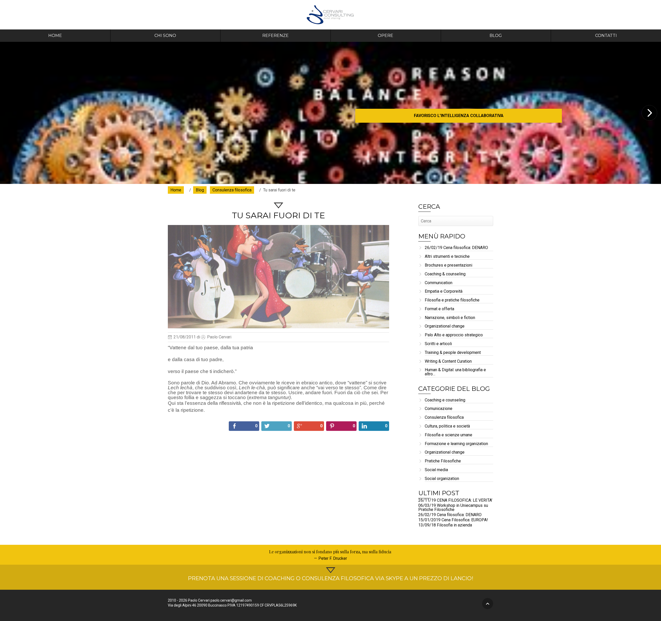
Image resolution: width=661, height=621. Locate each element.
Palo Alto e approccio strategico (454, 335)
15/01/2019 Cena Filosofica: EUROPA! (453, 519)
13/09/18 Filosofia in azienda (445, 525)
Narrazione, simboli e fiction (450, 318)
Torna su (487, 603)
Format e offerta (439, 309)
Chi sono (165, 35)
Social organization (442, 479)
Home (55, 35)
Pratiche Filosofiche (443, 461)
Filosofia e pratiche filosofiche (452, 300)
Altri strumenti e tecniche (447, 256)
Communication (438, 283)
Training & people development (453, 353)
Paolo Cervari (331, 14)
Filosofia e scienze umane (448, 435)
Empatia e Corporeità (443, 291)
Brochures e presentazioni (448, 265)
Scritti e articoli (438, 344)
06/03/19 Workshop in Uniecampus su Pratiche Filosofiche (453, 507)
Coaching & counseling (445, 274)
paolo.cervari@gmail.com (231, 600)
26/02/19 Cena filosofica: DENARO (456, 248)
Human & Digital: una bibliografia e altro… (455, 372)
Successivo (649, 113)
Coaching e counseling (445, 400)
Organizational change (445, 326)
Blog (496, 35)
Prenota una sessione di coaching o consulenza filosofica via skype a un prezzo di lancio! (330, 578)
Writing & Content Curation (448, 361)
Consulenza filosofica (444, 417)
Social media (436, 470)
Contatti (606, 35)
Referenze (275, 35)
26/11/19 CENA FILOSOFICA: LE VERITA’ (455, 500)
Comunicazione (438, 409)
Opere (385, 35)
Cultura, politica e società (447, 426)
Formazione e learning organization (456, 444)
